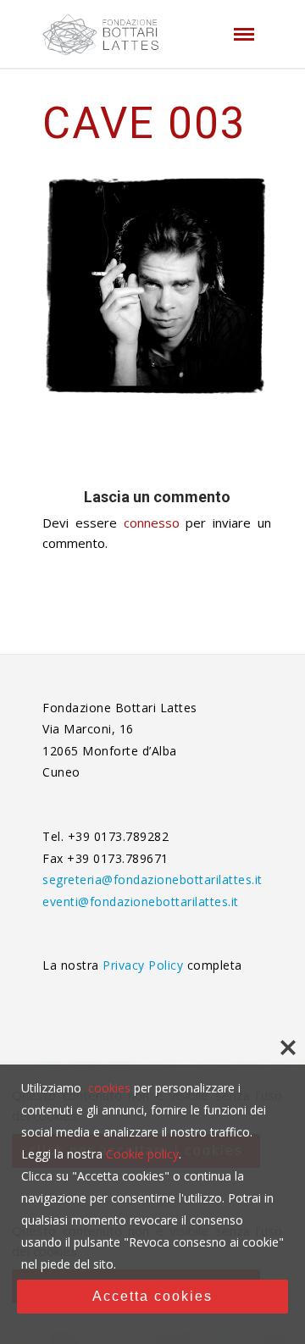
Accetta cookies (152, 1296)
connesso (152, 522)
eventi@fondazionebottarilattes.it (140, 901)
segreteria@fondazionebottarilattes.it (152, 879)
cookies (109, 1088)
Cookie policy (142, 1154)
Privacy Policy (145, 965)
